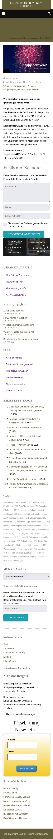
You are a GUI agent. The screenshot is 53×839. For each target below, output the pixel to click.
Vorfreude (9, 553)
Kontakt (7, 657)
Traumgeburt (38, 545)
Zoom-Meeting (15, 560)
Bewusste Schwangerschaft (19, 364)
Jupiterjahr (22, 86)
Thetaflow (9, 545)
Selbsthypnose (29, 541)
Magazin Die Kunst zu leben (16, 805)
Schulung (22, 537)
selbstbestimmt (11, 541)
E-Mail (11, 752)
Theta (42, 541)
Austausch (23, 502)
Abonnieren (16, 617)
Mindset (8, 533)
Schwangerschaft (38, 537)
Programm (9, 537)
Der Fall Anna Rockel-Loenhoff (23, 479)
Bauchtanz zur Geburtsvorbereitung (20, 339)
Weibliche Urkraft (14, 390)
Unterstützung (11, 549)
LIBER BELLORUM (13, 809)
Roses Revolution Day (19, 444)
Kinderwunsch (37, 522)
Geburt (12, 514)
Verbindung (26, 549)
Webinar (22, 553)
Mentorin (26, 529)
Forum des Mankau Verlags (16, 797)
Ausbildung (10, 502)
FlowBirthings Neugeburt (15, 318)
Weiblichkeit (10, 557)
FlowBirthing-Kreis (15, 281)
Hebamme (9, 522)
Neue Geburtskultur (32, 82)
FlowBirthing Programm (17, 275)
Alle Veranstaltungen (16, 295)
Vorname (12, 740)
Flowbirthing (10, 506)
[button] (3, 13)
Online (20, 533)
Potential (21, 90)
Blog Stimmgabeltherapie (15, 818)
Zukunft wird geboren (13, 310)
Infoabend (22, 522)
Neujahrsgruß (9, 90)
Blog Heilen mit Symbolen (15, 814)
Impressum (8, 648)
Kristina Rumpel (16, 526)
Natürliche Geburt (14, 377)
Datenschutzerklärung (14, 652)
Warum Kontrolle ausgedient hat (18, 332)
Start (5, 644)
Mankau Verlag (10, 788)
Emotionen (37, 502)
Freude (12, 510)
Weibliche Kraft (36, 553)
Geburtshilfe (25, 514)
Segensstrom (33, 90)
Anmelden (26, 768)
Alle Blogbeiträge (14, 82)
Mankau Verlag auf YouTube (16, 801)
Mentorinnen (41, 529)
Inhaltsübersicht (11, 661)
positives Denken (34, 533)
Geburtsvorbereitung (18, 518)
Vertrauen (39, 549)
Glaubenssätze (38, 518)
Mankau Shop (10, 792)
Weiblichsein (25, 557)
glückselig (11, 86)
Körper (30, 526)
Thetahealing (23, 545)
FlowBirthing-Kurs (28, 506)
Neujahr (31, 86)
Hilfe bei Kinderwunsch (17, 371)
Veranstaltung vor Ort (16, 288)
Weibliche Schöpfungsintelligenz (18, 325)
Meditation (13, 529)
